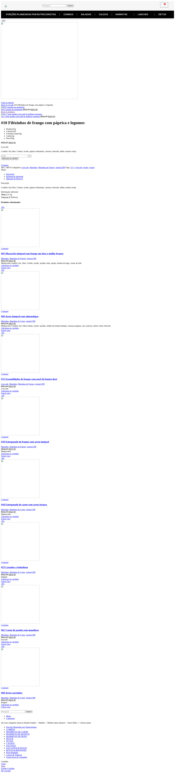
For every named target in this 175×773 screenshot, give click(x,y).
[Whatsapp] (138, 5)
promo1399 (60, 167)
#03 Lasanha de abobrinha (12, 109)
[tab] (90, 174)
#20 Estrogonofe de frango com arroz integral (25, 441)
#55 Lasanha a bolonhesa (14, 567)
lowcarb (79, 167)
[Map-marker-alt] (130, 5)
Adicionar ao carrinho (10, 159)
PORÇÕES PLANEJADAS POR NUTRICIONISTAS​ (31, 14)
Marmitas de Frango (46, 167)
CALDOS (103, 14)
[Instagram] (122, 5)
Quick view (6, 268)
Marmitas (33, 167)
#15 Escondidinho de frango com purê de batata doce (29, 379)
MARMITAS (121, 14)
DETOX (162, 14)
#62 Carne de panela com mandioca (20, 630)
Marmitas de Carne (17, 321)
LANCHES (143, 14)
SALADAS (86, 14)
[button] (10, 265)
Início (3, 105)
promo (85, 167)
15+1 (72, 167)
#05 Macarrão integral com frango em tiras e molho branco (32, 253)
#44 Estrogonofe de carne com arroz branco (24, 504)
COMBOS (68, 14)
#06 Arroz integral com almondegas (19, 316)
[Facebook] (114, 5)
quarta (91, 167)
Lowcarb (10, 105)
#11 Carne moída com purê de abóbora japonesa (20, 116)
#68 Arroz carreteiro (11, 692)
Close (3, 764)
